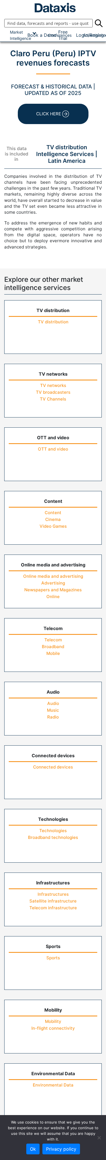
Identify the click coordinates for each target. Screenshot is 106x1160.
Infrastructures (53, 894)
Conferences (60, 35)
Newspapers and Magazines (53, 589)
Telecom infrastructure (53, 907)
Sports (53, 957)
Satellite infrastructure (53, 901)
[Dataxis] (53, 7)
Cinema (53, 519)
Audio (53, 703)
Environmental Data (53, 1085)
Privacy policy (61, 1149)
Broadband (53, 646)
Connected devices (53, 767)
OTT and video (53, 449)
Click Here (48, 113)
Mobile (53, 653)
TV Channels (53, 399)
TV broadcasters (53, 392)
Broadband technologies (53, 837)
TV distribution (53, 321)
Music (53, 710)
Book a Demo (42, 35)
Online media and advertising (53, 576)
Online (53, 596)
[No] (99, 1137)
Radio (53, 717)
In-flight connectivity (53, 1028)
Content (53, 512)
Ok (33, 1149)
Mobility (53, 1021)
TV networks (53, 385)
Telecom (53, 639)
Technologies (53, 830)
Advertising (53, 583)
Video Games (53, 526)
